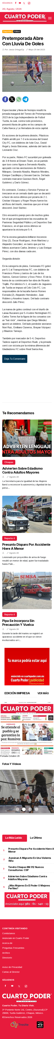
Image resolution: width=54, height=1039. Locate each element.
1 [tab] (17, 752)
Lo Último (36, 837)
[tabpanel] (27, 730)
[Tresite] (19, 1024)
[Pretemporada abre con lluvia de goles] (27, 73)
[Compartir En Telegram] (25, 101)
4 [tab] (36, 752)
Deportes (7, 31)
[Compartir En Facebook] (5, 101)
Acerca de (7, 943)
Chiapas (8, 462)
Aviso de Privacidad (12, 967)
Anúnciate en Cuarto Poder (15, 938)
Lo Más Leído (13, 837)
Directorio (7, 957)
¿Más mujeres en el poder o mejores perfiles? (29, 887)
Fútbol (17, 31)
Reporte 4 (9, 538)
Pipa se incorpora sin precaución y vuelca (18, 623)
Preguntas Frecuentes (13, 948)
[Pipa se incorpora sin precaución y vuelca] (27, 590)
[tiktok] (29, 3)
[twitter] (24, 3)
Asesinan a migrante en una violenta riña (30, 859)
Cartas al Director (11, 972)
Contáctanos (8, 933)
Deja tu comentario (14, 359)
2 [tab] (24, 752)
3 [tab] (30, 752)
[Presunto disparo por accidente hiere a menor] (27, 514)
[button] (27, 737)
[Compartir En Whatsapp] (19, 101)
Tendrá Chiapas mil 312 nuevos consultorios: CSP (26, 868)
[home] (24, 18)
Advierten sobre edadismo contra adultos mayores (22, 470)
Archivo (6, 953)
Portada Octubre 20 (10, 756)
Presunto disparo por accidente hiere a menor (31, 850)
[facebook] (16, 3)
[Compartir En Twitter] (12, 101)
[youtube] (20, 3)
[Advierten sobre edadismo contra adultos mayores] (27, 438)
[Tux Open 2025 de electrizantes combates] (27, 796)
